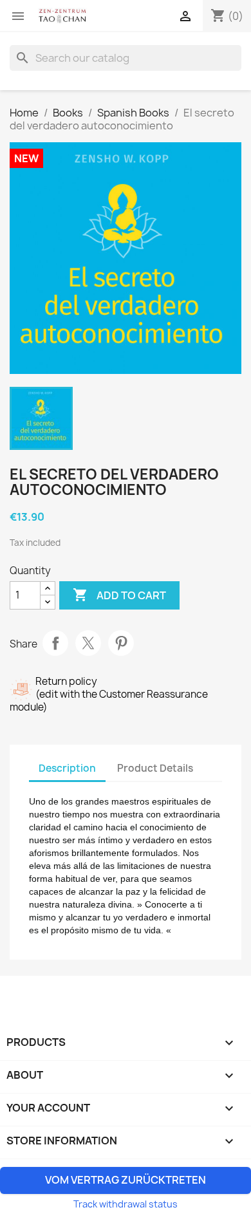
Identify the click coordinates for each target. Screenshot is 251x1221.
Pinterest (121, 643)
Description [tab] (67, 768)
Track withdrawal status (125, 1204)
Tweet (88, 643)
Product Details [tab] (155, 768)
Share (55, 643)
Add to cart (119, 594)
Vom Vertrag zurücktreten (125, 1180)
